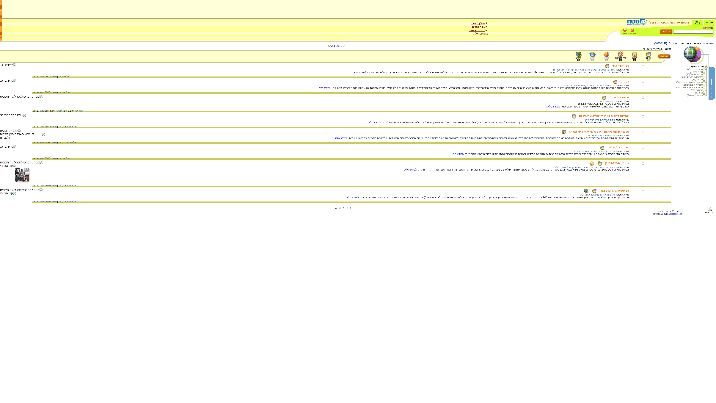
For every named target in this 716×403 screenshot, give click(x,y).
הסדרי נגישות (477, 30)
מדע (597, 120)
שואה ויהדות (593, 136)
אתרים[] (578, 59)
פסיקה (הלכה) (568, 167)
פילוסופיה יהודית (582, 70)
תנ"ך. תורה (589, 120)
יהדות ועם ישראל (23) (692, 77)
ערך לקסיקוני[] (620, 59)
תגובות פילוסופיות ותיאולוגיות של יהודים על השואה (599, 131)
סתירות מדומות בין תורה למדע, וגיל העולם (604, 115)
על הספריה (478, 26)
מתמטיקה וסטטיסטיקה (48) (689, 87)
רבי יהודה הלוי (620, 65)
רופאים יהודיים (581, 167)
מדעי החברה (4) (695, 69)
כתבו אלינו (479, 33)
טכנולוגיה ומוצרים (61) (692, 85)
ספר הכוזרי (555, 70)
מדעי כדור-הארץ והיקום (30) (689, 82)
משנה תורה (594, 167)
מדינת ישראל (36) (694, 74)
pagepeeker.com (674, 214)
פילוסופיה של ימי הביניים (574, 85)
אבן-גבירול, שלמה (618, 147)
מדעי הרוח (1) (696, 72)
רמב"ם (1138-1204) (617, 163)
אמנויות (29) (697, 90)
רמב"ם (625, 81)
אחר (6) (699, 92)
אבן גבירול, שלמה (607, 151)
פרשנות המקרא (592, 195)
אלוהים (589, 85)
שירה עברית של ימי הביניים (603, 70)
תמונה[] (634, 59)
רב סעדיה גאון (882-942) (614, 190)
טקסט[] (648, 59)
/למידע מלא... (359, 72)
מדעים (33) (697, 79)
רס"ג (582, 195)
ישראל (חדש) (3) (695, 95)
